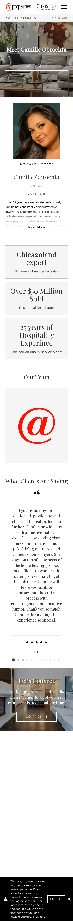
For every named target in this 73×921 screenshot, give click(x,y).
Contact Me (36, 66)
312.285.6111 (59, 17)
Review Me (28, 164)
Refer (46, 164)
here (42, 916)
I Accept (56, 899)
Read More (36, 227)
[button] (69, 899)
